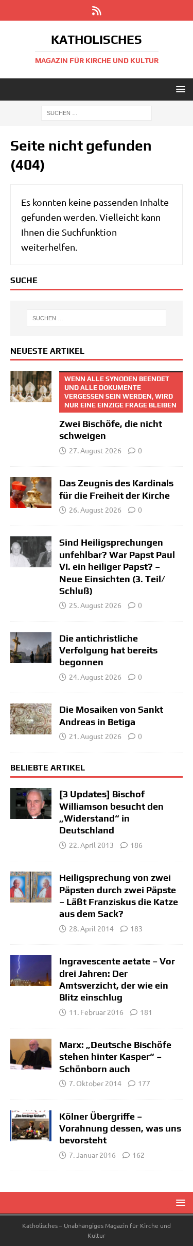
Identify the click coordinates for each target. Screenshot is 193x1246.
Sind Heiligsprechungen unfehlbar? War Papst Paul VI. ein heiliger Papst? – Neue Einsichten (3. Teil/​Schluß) (117, 566)
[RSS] (96, 10)
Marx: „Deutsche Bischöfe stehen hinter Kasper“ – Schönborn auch (115, 1056)
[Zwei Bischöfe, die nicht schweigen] (30, 386)
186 (136, 844)
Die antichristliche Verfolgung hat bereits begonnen (108, 650)
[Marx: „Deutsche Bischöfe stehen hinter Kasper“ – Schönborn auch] (30, 1054)
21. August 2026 (95, 736)
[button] (178, 89)
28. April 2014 (91, 928)
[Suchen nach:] (96, 112)
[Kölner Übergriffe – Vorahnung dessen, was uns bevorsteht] (30, 1125)
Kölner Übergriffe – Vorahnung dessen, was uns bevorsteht (120, 1128)
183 (136, 928)
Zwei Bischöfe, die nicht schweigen (118, 408)
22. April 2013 (91, 844)
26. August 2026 (95, 509)
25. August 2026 (95, 605)
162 (138, 1154)
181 (146, 1012)
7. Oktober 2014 (95, 1083)
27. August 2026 (95, 450)
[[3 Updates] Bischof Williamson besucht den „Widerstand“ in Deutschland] (30, 803)
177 (144, 1083)
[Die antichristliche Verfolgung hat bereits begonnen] (30, 647)
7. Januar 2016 (92, 1154)
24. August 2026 (95, 676)
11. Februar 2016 (96, 1012)
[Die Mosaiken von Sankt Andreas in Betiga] (30, 718)
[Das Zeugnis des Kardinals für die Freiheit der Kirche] (30, 492)
